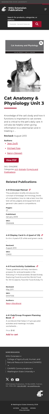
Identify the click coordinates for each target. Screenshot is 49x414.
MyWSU (33, 408)
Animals (22, 169)
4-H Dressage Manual (17, 190)
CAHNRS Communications (19, 368)
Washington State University (14, 2)
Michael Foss (13, 148)
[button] (41, 43)
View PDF (11, 160)
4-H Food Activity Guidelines (20, 266)
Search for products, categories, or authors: (22, 18)
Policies (24, 408)
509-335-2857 (21, 386)
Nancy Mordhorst (13, 303)
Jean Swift (12, 143)
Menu (45, 9)
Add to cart (12, 335)
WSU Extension (13, 356)
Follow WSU (24, 410)
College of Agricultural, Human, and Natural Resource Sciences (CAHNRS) (24, 360)
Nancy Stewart (14, 153)
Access (16, 408)
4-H (16, 169)
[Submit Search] (36, 24)
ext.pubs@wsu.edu (33, 386)
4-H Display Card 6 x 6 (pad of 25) (23, 235)
